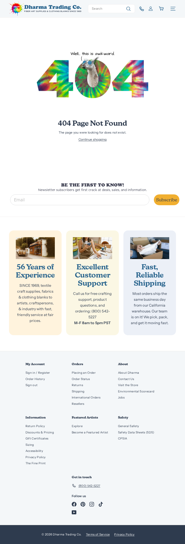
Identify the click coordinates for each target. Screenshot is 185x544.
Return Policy (35, 426)
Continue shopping (93, 139)
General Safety (128, 426)
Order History (35, 379)
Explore (77, 426)
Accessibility (34, 451)
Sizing (29, 444)
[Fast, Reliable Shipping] (149, 248)
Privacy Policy (35, 457)
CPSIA (122, 438)
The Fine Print (35, 463)
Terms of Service (98, 534)
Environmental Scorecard (136, 391)
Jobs (121, 397)
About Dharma (128, 372)
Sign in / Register (37, 372)
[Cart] (161, 8)
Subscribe (166, 200)
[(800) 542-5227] (140, 9)
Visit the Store (128, 385)
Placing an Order (84, 372)
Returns (77, 385)
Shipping (78, 391)
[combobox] (111, 8)
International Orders (86, 397)
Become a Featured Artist (90, 432)
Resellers (78, 403)
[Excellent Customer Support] (92, 248)
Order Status (81, 379)
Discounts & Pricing (39, 432)
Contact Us (126, 379)
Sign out (31, 385)
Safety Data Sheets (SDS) (136, 432)
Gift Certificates (37, 438)
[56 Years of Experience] (35, 248)
